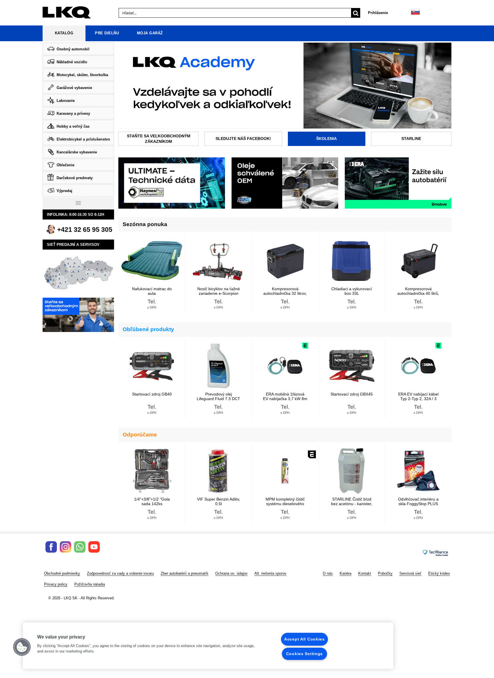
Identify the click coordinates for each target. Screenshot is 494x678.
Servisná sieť (410, 573)
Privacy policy (55, 584)
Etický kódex (439, 573)
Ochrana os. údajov (231, 573)
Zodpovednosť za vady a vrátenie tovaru (120, 573)
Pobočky (385, 573)
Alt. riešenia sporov (270, 573)
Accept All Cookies (304, 639)
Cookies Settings (304, 653)
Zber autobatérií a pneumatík (184, 573)
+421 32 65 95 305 (84, 229)
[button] (22, 647)
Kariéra (345, 573)
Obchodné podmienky (62, 573)
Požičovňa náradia (89, 584)
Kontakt (364, 573)
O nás (328, 573)
